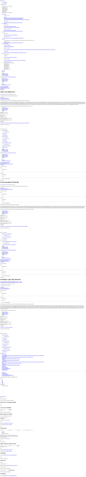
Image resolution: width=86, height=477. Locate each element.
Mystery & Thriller (14, 27)
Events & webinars (24, 52)
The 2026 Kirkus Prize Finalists (11, 152)
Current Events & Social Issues (8, 19)
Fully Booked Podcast (20, 31)
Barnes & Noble (8, 189)
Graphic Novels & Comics (16, 19)
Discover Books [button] (4, 354)
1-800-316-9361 (5, 475)
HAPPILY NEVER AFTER (6, 350)
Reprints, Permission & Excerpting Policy (5, 369)
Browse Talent (11, 60)
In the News (10, 31)
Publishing (9, 46)
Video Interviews (14, 31)
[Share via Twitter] (5, 109)
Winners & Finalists (5, 358)
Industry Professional (5, 433)
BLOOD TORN (4, 133)
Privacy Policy (4, 366)
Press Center (12, 365)
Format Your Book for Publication (25, 49)
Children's (27, 19)
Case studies (11, 52)
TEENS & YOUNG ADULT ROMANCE (6, 226)
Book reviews (4, 7)
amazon (1, 189)
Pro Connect (4, 11)
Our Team (5, 365)
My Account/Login (18, 363)
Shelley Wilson (3, 94)
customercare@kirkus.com (13, 475)
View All (5, 17)
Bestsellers (5, 22)
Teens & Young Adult (23, 19)
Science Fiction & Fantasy (7, 18)
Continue (10, 409)
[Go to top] (2, 384)
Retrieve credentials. (9, 424)
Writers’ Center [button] (4, 361)
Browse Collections (6, 57)
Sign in (2, 435)
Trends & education (6, 52)
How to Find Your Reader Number (12, 465)
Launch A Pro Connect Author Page (50, 49)
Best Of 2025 (16, 22)
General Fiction (6, 26)
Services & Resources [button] (5, 43)
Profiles (5, 30)
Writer (3, 432)
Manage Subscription (17, 42)
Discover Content (6, 60)
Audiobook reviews (5, 8)
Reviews (3, 257)
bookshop (4, 189)
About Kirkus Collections (13, 57)
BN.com (11, 189)
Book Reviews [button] (4, 14)
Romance (18, 27)
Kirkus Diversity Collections (6, 363)
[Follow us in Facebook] (2, 380)
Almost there (2, 418)
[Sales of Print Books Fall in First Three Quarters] (9, 241)
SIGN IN (5, 2)
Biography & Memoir (17, 18)
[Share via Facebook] (5, 79)
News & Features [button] (4, 23)
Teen (12, 26)
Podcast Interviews (6, 67)
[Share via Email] (4, 156)
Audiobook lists (12, 22)
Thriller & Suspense (7, 355)
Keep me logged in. (3, 446)
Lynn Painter (5, 339)
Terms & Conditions (5, 367)
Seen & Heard (14, 30)
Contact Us (3, 372)
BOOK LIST (5, 152)
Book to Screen (6, 31)
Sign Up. (9, 471)
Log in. (9, 438)
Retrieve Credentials (11, 470)
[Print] (3, 81)
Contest (8, 365)
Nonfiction (12, 18)
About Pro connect (16, 60)
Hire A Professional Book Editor (8, 49)
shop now (1, 87)
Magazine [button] (3, 38)
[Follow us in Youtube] (2, 382)
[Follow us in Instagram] (2, 381)
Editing (7, 46)
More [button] (3, 53)
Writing (5, 46)
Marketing (12, 46)
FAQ (10, 365)
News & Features (6, 65)
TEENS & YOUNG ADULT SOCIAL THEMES (20, 226)
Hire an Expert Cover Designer (34, 49)
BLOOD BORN (4, 139)
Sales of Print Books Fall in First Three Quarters (9, 244)
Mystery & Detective (13, 355)
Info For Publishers (17, 365)
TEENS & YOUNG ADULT (6, 160)
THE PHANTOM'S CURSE (6, 145)
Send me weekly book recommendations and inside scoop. (8, 436)
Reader (3, 431)
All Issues (13, 42)
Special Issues (10, 42)
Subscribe (21, 42)
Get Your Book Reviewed (16, 49)
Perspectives (8, 30)
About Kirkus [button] (4, 364)
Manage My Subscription (12, 360)
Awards (11, 30)
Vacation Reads (20, 22)
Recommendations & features (17, 52)
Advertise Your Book (42, 49)
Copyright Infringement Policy (6, 368)
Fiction (3, 355)
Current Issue (6, 42)
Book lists (8, 22)
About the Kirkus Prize (11, 358)
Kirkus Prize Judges (17, 358)
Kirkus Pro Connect (13, 363)
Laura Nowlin (3, 184)
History (22, 18)
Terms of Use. (15, 435)
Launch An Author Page (22, 60)
